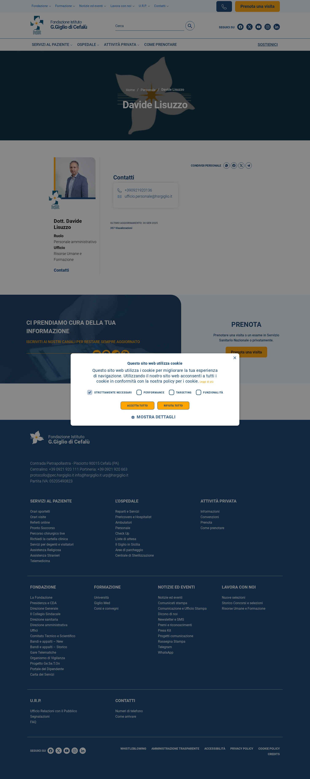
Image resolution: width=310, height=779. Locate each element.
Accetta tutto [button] (137, 405)
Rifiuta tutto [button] (173, 405)
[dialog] (155, 389)
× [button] (234, 357)
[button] (155, 417)
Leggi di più (207, 381)
